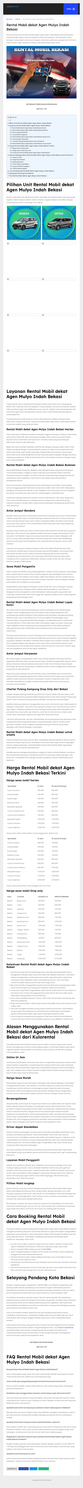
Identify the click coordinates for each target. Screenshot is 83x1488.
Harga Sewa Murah (19, 160)
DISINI (49, 1249)
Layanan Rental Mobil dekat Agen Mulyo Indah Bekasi (29, 126)
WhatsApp (44, 1469)
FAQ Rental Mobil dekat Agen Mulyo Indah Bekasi (28, 176)
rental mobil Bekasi (65, 1327)
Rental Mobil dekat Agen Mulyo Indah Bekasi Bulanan (30, 130)
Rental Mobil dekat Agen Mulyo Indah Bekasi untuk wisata (31, 143)
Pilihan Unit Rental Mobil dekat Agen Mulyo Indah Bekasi (30, 123)
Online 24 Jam (17, 157)
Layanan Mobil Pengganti (21, 166)
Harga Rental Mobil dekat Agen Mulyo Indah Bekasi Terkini (31, 146)
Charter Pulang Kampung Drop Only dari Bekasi (28, 141)
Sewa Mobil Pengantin (20, 135)
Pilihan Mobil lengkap (20, 168)
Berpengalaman (18, 162)
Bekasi (17, 19)
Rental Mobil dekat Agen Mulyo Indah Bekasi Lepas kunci (31, 137)
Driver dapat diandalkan (21, 164)
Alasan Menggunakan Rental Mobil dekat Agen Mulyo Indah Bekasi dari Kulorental (41, 155)
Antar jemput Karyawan (20, 139)
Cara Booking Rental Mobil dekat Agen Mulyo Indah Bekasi (31, 171)
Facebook (24, 1469)
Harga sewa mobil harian (20, 148)
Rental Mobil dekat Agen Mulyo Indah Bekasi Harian (29, 128)
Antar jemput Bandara (19, 132)
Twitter (34, 1469)
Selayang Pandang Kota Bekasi (21, 173)
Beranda (9, 19)
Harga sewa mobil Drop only (21, 150)
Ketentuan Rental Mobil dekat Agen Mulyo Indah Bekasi (31, 153)
